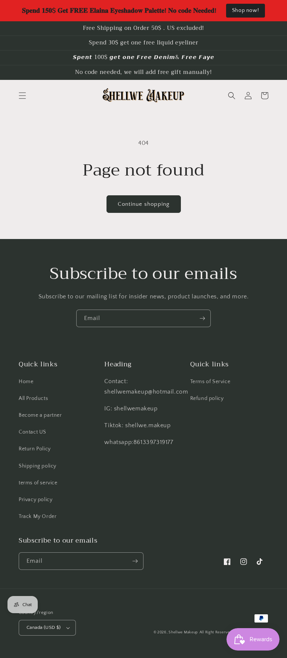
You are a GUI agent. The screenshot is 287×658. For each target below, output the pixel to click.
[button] (22, 95)
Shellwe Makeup (183, 632)
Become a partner (40, 415)
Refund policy (207, 398)
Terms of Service (210, 382)
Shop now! (245, 10)
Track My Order (37, 516)
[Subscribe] (202, 318)
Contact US (32, 432)
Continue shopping (144, 204)
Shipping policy (37, 466)
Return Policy (35, 449)
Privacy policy (35, 500)
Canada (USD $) (44, 627)
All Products (33, 398)
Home (26, 382)
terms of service (38, 483)
